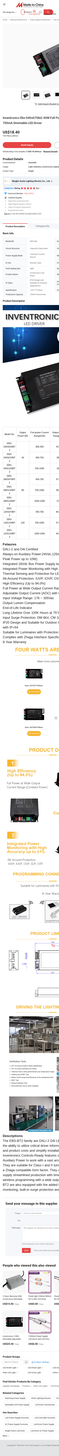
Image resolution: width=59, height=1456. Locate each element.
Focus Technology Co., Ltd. (35, 1445)
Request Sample (50, 151)
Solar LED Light (9, 1372)
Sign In (7, 213)
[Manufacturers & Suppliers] (29, 4)
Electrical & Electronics (18, 20)
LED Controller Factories (45, 1417)
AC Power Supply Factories (16, 1424)
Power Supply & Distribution (40, 20)
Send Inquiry (27, 145)
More (5, 1435)
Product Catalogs (41, 1362)
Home (5, 20)
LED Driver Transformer (45, 1404)
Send (26, 1250)
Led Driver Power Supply (44, 1424)
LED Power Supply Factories (17, 1417)
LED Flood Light (34, 1367)
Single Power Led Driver (15, 1430)
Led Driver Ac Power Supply (42, 1430)
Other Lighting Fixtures (41, 1398)
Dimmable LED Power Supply (17, 1404)
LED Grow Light (34, 1372)
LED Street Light (9, 1367)
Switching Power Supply (15, 1398)
